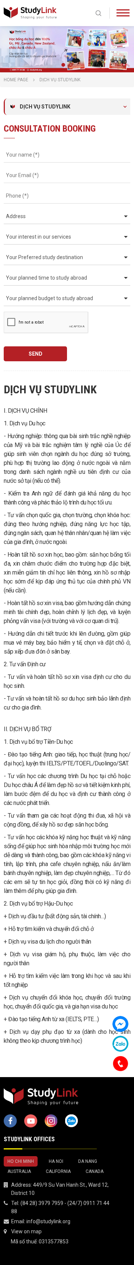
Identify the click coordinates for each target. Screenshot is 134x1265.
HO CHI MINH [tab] (20, 1161)
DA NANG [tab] (87, 1161)
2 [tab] (71, 65)
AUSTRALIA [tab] (19, 1171)
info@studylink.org (48, 1221)
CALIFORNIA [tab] (58, 1171)
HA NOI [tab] (56, 1161)
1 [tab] (63, 65)
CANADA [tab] (94, 1171)
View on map (26, 1231)
